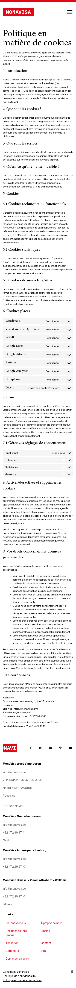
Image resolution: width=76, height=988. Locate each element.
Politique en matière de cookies (22, 980)
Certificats (12, 950)
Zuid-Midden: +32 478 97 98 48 (23, 780)
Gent (6, 840)
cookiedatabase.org (14, 726)
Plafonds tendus (16, 923)
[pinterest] (60, 748)
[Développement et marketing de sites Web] (72, 976)
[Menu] (69, 12)
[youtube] (70, 748)
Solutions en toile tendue (16, 933)
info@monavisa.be (14, 772)
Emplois (46, 931)
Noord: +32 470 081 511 (17, 788)
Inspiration (12, 943)
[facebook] (31, 748)
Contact (46, 943)
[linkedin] (50, 748)
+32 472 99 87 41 (14, 832)
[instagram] (40, 748)
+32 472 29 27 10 (14, 866)
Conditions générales (16, 971)
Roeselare (9, 795)
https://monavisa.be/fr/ (32, 79)
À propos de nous (51, 923)
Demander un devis (17, 958)
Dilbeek (7, 904)
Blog (43, 950)
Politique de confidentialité (19, 976)
